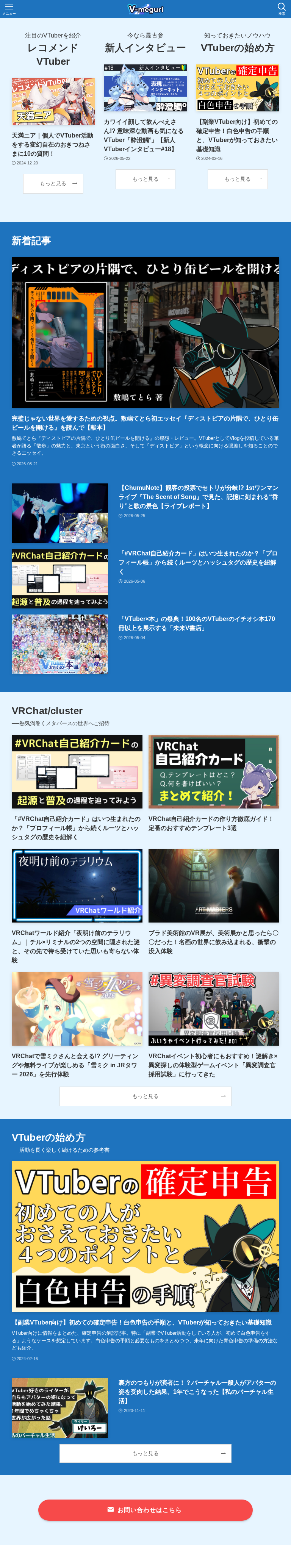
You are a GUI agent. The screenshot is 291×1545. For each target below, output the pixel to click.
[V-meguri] (145, 9)
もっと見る (53, 183)
